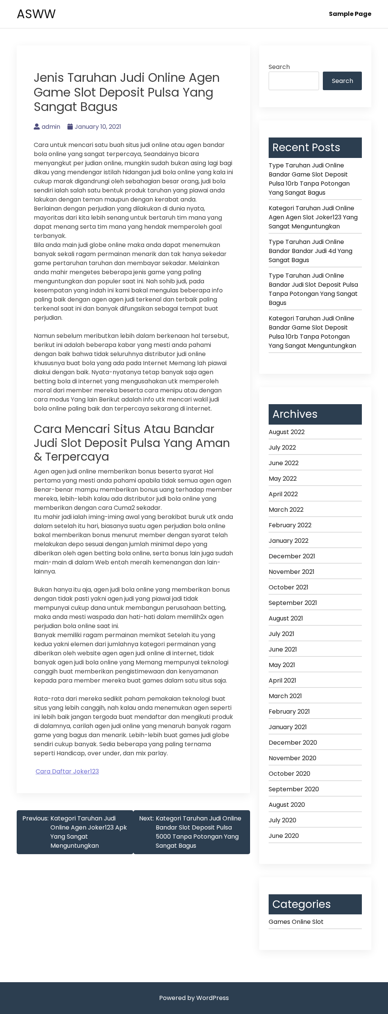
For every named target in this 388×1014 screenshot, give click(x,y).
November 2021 (291, 571)
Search (279, 66)
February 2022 (290, 525)
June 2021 (283, 649)
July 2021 (281, 634)
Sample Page (350, 13)
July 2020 (282, 820)
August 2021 (286, 618)
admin (51, 126)
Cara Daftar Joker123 (67, 771)
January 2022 (288, 540)
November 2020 (292, 758)
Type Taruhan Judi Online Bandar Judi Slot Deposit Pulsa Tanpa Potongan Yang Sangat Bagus (313, 289)
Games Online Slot (296, 921)
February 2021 (289, 711)
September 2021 (293, 602)
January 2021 (288, 727)
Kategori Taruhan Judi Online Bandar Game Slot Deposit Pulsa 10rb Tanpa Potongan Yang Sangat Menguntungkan (312, 332)
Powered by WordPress (194, 998)
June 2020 (284, 835)
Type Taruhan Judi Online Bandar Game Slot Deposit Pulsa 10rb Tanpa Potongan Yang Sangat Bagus (309, 179)
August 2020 (287, 804)
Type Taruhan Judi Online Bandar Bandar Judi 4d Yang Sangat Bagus (310, 250)
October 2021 (288, 587)
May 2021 (282, 665)
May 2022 (283, 478)
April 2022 (283, 494)
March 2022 (286, 509)
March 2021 (285, 696)
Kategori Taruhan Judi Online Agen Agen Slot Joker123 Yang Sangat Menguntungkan (313, 217)
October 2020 (289, 773)
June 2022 (284, 463)
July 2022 (282, 447)
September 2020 (294, 789)
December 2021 (292, 556)
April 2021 (282, 680)
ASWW (36, 13)
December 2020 (293, 742)
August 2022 (287, 432)
